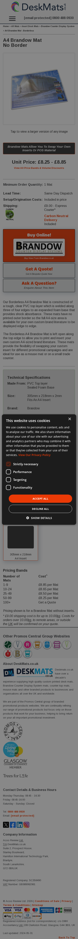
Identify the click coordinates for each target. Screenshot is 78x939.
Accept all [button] (40, 498)
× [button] (69, 418)
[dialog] (39, 469)
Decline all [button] (40, 509)
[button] (39, 518)
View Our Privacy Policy (34, 455)
